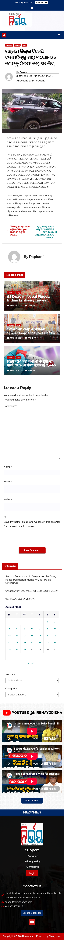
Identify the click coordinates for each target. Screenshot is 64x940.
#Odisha (40, 80)
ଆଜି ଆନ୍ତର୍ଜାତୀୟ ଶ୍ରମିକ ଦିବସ (20, 598)
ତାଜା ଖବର (9, 45)
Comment (10, 406)
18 (17, 642)
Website (8, 499)
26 (24, 649)
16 (55, 635)
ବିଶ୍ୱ (18, 292)
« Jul (30, 663)
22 (47, 642)
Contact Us (32, 866)
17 (9, 642)
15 (47, 635)
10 (9, 635)
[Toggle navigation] (59, 35)
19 (24, 642)
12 (24, 635)
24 (9, 649)
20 (32, 642)
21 (40, 642)
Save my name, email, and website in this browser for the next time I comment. (32, 524)
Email (8, 481)
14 (39, 635)
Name (8, 466)
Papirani (24, 72)
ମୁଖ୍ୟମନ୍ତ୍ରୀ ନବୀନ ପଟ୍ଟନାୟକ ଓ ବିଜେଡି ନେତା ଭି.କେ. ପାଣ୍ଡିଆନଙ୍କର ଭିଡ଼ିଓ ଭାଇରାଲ (44, 232)
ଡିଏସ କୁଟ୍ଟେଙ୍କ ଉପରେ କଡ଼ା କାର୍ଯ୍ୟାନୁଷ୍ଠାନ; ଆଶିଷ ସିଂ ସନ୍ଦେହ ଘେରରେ (20, 230)
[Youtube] (32, 922)
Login (32, 873)
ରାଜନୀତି (17, 45)
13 (32, 635)
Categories (11, 688)
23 (55, 642)
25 (17, 649)
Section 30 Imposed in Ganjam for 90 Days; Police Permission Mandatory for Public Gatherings (30, 579)
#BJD (41, 75)
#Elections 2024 (25, 80)
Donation (33, 856)
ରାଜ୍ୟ (24, 45)
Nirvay (31, 305)
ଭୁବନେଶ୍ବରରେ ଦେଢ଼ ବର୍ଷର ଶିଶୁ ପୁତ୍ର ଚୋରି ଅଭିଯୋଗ (31, 590)
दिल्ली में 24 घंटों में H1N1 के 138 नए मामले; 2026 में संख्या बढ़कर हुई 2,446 (31, 363)
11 (17, 635)
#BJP (49, 75)
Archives (10, 674)
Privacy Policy (32, 861)
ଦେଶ (18, 357)
